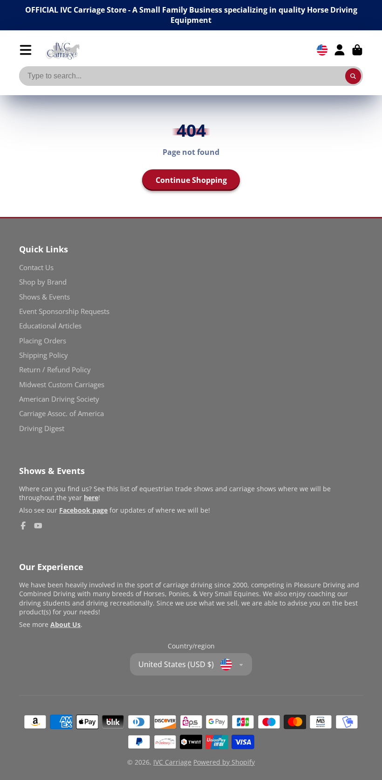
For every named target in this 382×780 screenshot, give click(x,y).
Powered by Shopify (224, 762)
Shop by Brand (43, 282)
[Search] (353, 76)
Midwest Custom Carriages (61, 385)
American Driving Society (59, 399)
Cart (357, 50)
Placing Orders (42, 341)
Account (339, 50)
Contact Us (36, 267)
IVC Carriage (172, 762)
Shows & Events (44, 297)
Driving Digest (41, 428)
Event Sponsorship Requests (64, 311)
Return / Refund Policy (55, 370)
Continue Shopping (191, 180)
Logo (62, 50)
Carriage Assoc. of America (61, 413)
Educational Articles (50, 326)
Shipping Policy (43, 355)
